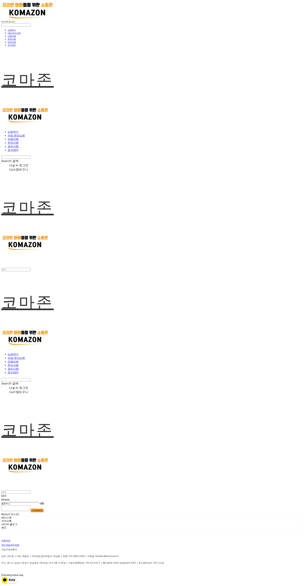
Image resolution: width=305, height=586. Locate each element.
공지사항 (12, 42)
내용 (41, 503)
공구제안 (12, 45)
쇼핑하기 (12, 30)
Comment (37, 510)
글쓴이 (5, 503)
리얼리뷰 (12, 36)
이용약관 (5, 540)
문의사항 (12, 39)
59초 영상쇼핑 (14, 33)
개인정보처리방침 (10, 544)
